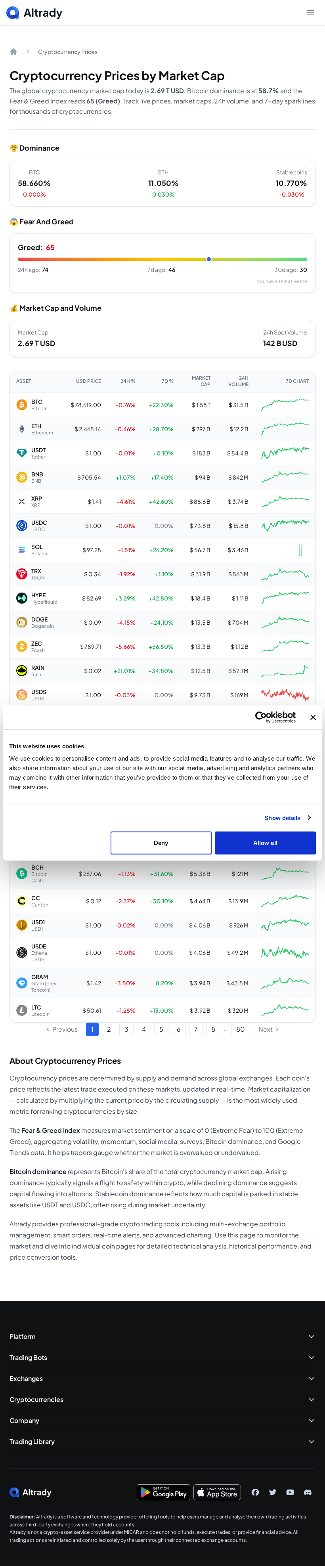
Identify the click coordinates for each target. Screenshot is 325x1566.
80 (240, 1029)
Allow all (265, 842)
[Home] (13, 51)
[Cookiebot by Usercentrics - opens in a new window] (261, 717)
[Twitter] (273, 1492)
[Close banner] (313, 717)
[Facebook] (255, 1492)
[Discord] (307, 1492)
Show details (282, 817)
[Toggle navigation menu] (311, 13)
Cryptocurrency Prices (68, 51)
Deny (161, 842)
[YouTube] (290, 1492)
